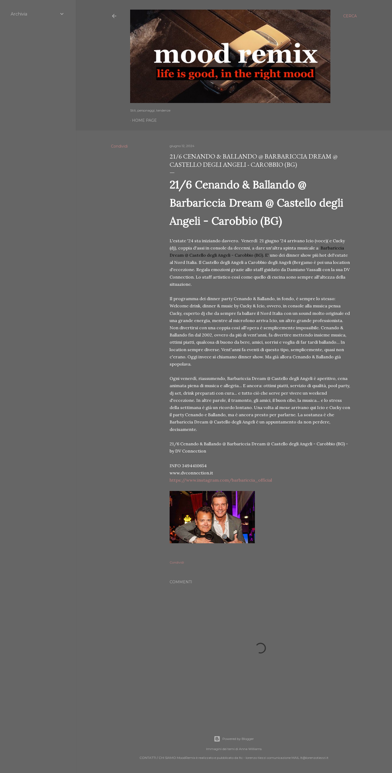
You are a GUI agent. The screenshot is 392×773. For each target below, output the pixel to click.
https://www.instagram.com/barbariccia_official (221, 480)
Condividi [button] (119, 146)
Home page (144, 120)
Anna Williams (250, 749)
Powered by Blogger (238, 739)
